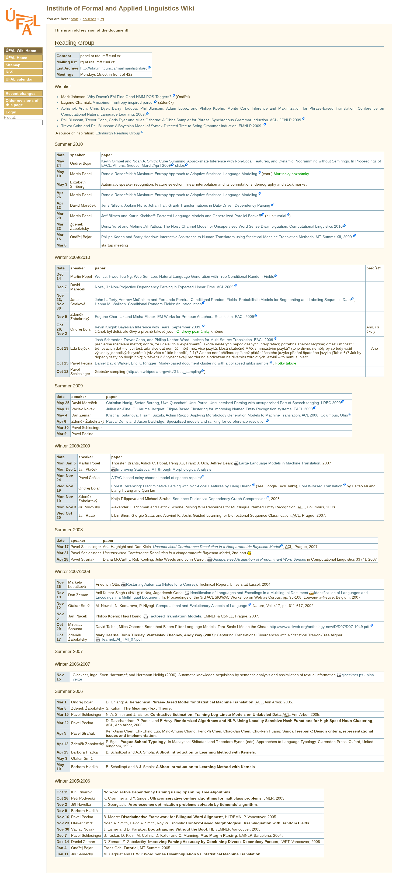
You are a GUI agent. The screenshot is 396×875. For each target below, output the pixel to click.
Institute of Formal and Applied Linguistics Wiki (120, 8)
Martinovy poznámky (291, 174)
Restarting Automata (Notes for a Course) (161, 584)
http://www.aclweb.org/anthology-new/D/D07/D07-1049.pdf (319, 626)
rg (102, 19)
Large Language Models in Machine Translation (279, 463)
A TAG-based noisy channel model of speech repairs (156, 477)
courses (89, 19)
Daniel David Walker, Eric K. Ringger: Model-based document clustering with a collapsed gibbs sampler (182, 363)
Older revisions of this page (22, 102)
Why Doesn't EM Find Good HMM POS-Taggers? (129, 97)
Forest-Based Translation (320, 486)
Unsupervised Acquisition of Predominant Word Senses (259, 559)
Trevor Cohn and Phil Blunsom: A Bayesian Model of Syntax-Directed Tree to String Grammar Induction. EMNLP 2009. (161, 126)
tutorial (280, 216)
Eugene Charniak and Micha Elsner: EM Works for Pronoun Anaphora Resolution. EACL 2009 (174, 316)
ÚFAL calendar (19, 79)
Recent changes (21, 93)
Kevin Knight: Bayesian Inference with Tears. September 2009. (148, 327)
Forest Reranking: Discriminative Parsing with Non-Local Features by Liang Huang (181, 486)
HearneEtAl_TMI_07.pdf (121, 639)
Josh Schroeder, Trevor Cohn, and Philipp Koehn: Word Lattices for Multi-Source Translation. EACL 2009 (184, 340)
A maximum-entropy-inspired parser (123, 102)
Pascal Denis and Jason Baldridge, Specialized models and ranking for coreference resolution (186, 421)
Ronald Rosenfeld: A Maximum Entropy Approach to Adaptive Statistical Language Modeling (179, 174)
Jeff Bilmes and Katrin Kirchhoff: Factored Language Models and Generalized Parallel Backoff (181, 216)
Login (11, 112)
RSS (9, 72)
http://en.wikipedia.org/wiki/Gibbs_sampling (164, 371)
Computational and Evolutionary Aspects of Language (201, 605)
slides (180, 165)
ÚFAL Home (16, 57)
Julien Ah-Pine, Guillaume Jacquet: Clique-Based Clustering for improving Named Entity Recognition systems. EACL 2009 (209, 409)
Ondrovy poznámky (193, 331)
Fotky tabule (285, 363)
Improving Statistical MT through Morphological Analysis (163, 469)
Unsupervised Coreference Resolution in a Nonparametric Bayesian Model (216, 546)
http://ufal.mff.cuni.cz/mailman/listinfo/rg (114, 68)
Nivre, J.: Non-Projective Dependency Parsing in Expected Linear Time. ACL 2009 (164, 287)
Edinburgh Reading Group (117, 133)
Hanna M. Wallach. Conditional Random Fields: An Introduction (148, 304)
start (74, 19)
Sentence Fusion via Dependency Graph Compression (219, 498)
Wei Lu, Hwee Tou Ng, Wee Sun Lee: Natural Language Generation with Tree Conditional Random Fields (184, 276)
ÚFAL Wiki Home (21, 50)
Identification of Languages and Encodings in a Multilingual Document (249, 593)
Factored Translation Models (174, 616)
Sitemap (13, 65)
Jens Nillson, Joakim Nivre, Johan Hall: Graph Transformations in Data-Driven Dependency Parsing (185, 205)
